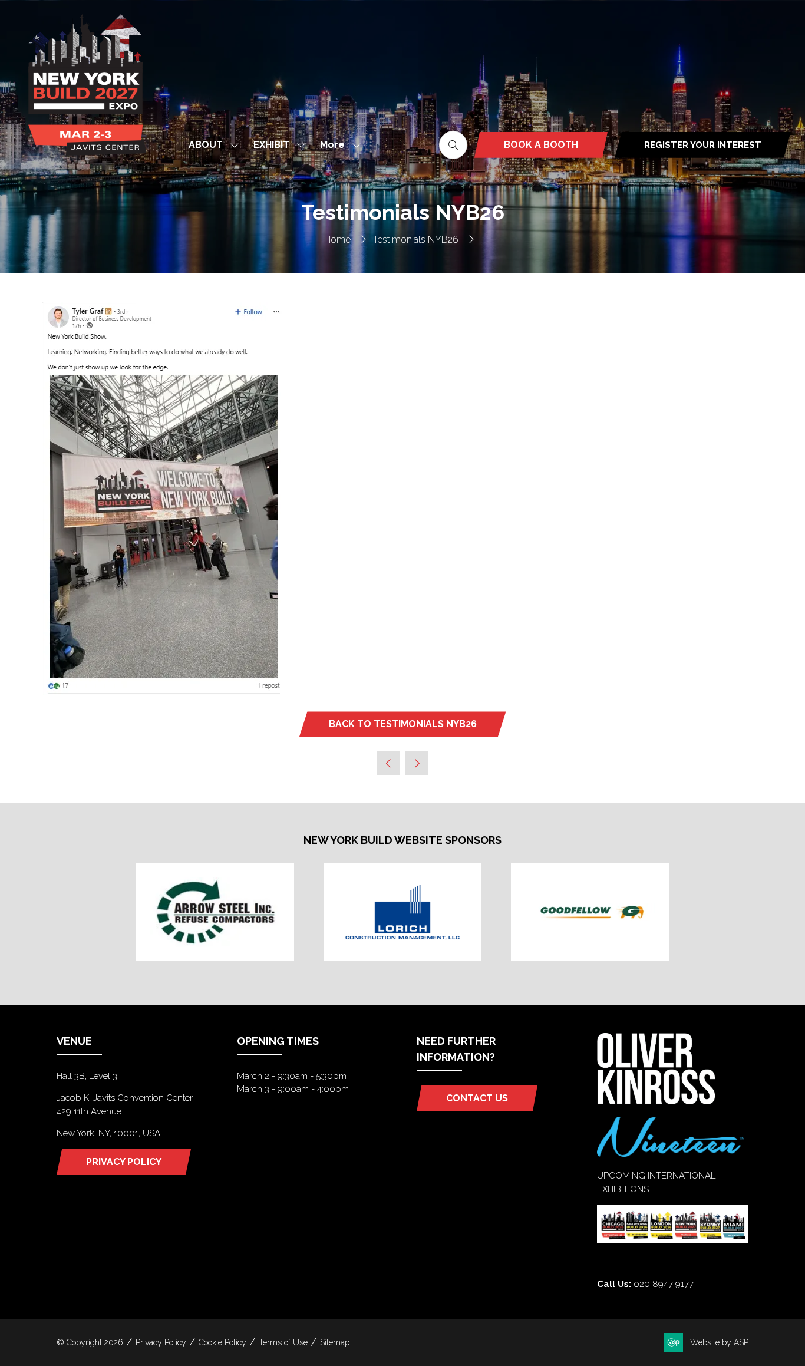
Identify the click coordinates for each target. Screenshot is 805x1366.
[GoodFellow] (590, 912)
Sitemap (334, 1342)
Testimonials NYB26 (415, 239)
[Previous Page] (388, 763)
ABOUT (206, 144)
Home (337, 239)
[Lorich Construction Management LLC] (402, 912)
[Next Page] (416, 763)
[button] (337, 144)
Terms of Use (283, 1342)
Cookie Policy (222, 1342)
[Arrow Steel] (215, 912)
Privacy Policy (161, 1342)
